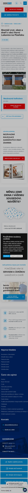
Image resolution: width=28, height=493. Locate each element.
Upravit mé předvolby (16, 256)
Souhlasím (6, 256)
